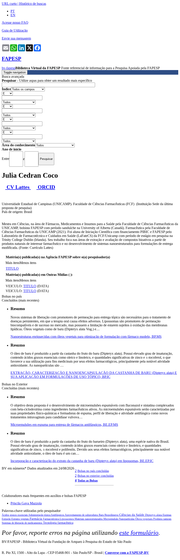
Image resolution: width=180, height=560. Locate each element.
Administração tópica (39, 515)
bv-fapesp (8, 68)
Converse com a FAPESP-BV (127, 553)
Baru (101, 515)
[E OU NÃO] (7, 93)
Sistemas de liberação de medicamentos (22, 522)
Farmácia (36, 518)
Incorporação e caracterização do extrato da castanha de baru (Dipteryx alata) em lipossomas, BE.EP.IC (82, 461)
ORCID (45, 187)
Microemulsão (111, 518)
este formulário (138, 532)
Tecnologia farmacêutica (58, 522)
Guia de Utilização (15, 30)
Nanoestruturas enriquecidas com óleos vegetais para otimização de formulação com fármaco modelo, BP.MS (86, 336)
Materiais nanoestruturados (89, 518)
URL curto (9, 3)
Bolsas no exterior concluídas (95, 475)
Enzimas (167, 515)
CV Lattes (18, 187)
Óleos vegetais (144, 518)
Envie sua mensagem (16, 38)
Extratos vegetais (20, 518)
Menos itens (28, 263)
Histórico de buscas (32, 3)
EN (13, 15)
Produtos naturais (162, 518)
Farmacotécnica (51, 518)
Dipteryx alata (154, 515)
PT (13, 11)
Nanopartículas (127, 518)
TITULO (12, 268)
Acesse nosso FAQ (15, 22)
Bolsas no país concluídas (93, 471)
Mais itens (12, 263)
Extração (6, 518)
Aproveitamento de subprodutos (82, 515)
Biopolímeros (111, 515)
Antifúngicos (58, 515)
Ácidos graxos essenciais (15, 515)
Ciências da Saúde (132, 515)
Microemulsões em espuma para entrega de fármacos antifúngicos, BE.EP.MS (64, 424)
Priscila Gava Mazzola (26, 503)
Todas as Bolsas (87, 480)
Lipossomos (67, 518)
